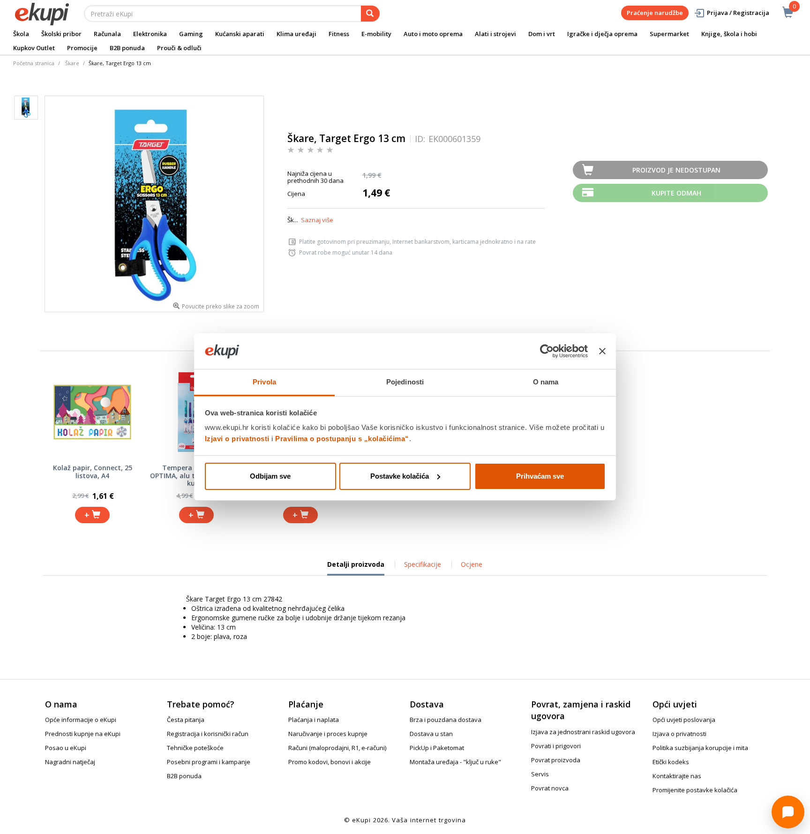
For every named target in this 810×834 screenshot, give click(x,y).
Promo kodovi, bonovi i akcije (329, 762)
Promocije (82, 48)
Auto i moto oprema (433, 34)
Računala (107, 34)
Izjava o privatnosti (679, 733)
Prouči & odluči (179, 48)
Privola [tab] (264, 382)
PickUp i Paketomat (437, 748)
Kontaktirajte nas (676, 776)
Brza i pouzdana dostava (445, 719)
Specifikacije (422, 564)
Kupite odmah (676, 192)
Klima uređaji (296, 34)
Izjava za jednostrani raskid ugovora (583, 732)
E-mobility (376, 34)
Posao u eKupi (65, 748)
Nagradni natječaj (70, 762)
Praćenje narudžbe (655, 12)
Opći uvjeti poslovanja (683, 719)
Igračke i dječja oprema (602, 34)
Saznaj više (317, 220)
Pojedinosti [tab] (405, 382)
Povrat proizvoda (555, 760)
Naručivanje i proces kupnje (328, 733)
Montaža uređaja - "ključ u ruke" (455, 762)
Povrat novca (550, 788)
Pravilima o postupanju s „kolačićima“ (342, 439)
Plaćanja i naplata (313, 719)
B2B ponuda (127, 48)
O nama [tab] (546, 382)
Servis (540, 774)
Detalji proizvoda (355, 568)
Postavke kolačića (399, 476)
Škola (21, 34)
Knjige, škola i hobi (729, 34)
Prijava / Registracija (738, 12)
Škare (72, 63)
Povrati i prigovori (556, 746)
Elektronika (150, 34)
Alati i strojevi (495, 34)
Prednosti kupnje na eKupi (82, 733)
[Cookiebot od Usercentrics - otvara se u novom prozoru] (547, 351)
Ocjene (471, 564)
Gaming (191, 34)
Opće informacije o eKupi (80, 719)
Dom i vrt (541, 34)
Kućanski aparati (239, 34)
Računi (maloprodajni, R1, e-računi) (337, 748)
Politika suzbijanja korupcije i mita (700, 748)
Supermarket (669, 34)
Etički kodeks (670, 762)
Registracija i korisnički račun (207, 733)
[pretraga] (370, 14)
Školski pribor (61, 34)
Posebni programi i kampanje (208, 762)
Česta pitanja (185, 719)
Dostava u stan (431, 733)
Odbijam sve (270, 476)
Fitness (339, 34)
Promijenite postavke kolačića (694, 790)
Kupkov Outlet (34, 48)
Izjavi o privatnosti (237, 439)
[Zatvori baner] (602, 351)
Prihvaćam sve (540, 476)
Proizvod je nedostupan (676, 169)
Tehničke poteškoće (195, 748)
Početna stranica (33, 63)
